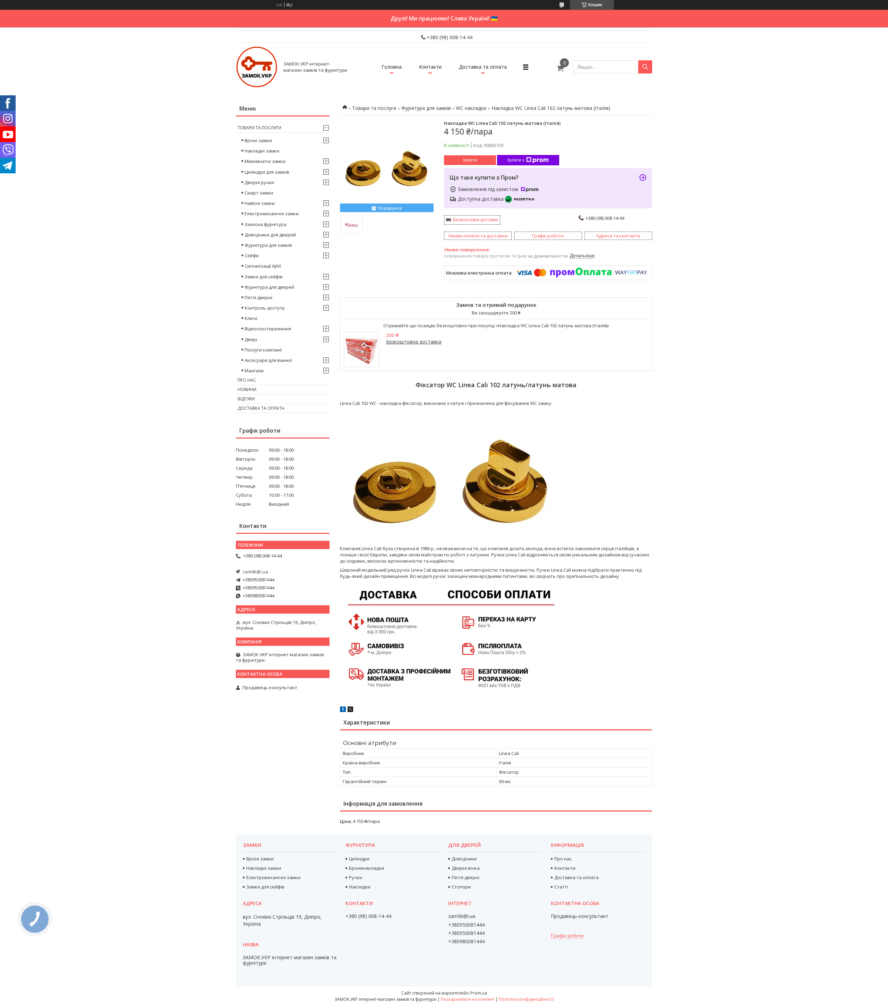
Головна (392, 66)
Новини (247, 389)
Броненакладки (366, 868)
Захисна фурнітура (266, 224)
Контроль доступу (265, 308)
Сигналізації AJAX (263, 266)
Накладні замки (262, 151)
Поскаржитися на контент (467, 999)
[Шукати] (645, 66)
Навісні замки (260, 203)
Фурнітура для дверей (269, 287)
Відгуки (246, 399)
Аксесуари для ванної (268, 360)
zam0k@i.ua (255, 571)
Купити (470, 160)
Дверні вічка (466, 868)
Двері (251, 339)
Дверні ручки (259, 182)
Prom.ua (478, 993)
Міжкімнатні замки (265, 161)
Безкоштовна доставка (475, 219)
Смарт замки (259, 193)
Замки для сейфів (264, 277)
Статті (561, 887)
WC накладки (471, 108)
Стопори (461, 887)
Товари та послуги (374, 108)
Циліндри (359, 859)
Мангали (254, 370)
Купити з (515, 160)
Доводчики (464, 859)
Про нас (247, 380)
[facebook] (343, 710)
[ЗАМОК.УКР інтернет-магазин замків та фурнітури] (257, 67)
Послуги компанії (263, 350)
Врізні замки (258, 140)
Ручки (355, 877)
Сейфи (252, 255)
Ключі (251, 318)
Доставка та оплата (483, 66)
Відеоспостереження (268, 329)
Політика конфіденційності (526, 999)
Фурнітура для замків (426, 108)
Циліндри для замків (267, 172)
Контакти (430, 66)
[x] (350, 710)
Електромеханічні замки (272, 213)
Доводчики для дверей (270, 235)
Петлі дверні (258, 297)
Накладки (359, 887)
